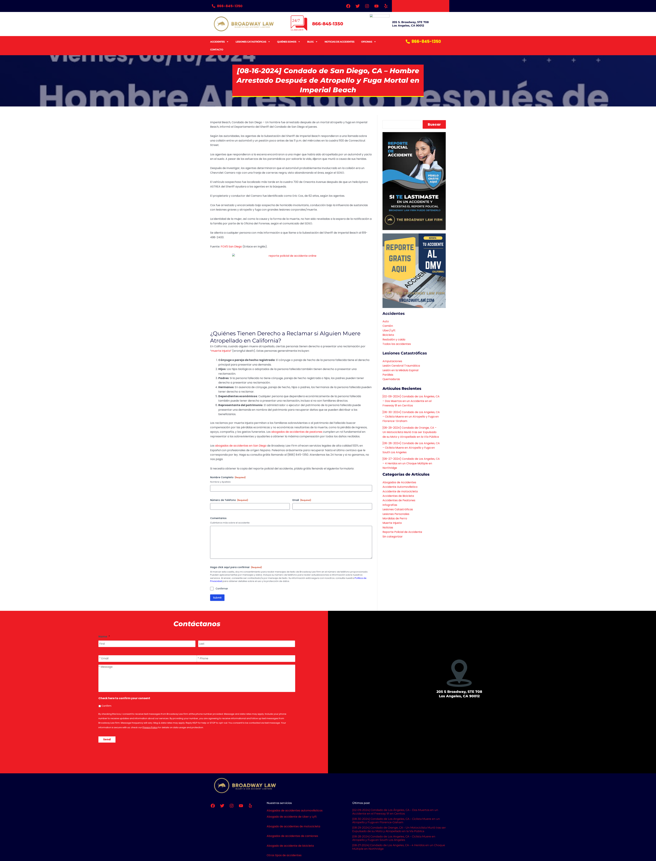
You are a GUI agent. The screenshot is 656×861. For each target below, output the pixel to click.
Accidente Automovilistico (400, 487)
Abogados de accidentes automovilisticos (295, 810)
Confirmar (222, 588)
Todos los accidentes (396, 344)
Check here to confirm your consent (124, 698)
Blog (310, 41)
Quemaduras (391, 379)
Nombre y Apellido (220, 481)
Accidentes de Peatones (398, 500)
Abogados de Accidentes (399, 482)
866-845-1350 (327, 23)
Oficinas (366, 41)
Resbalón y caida (393, 339)
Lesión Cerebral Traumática (401, 366)
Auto (385, 321)
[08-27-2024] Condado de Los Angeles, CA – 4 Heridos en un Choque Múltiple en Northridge (411, 463)
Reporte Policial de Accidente (402, 532)
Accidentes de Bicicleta (398, 496)
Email (301, 500)
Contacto (216, 49)
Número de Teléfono (229, 500)
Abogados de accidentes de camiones (292, 836)
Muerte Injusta (392, 523)
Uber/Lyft (388, 330)
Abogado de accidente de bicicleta (290, 846)
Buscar (434, 124)
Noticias (387, 527)
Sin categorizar (392, 537)
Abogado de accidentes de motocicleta (293, 826)
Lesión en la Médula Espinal (400, 370)
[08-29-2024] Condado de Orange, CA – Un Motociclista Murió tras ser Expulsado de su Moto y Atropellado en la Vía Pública (410, 432)
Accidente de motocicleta (400, 491)
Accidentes (217, 41)
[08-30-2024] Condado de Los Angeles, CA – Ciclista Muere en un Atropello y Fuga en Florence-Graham (411, 416)
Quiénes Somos (286, 41)
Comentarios (218, 518)
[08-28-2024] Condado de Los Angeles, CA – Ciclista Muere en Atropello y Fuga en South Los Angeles (411, 447)
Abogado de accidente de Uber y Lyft (292, 817)
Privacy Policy (150, 727)
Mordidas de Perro (394, 518)
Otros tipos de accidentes (284, 855)
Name (104, 636)
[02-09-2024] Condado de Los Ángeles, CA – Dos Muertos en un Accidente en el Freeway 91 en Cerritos (411, 400)
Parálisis (387, 375)
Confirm (106, 706)
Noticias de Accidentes (339, 41)
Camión (387, 326)
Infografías (389, 505)
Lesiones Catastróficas (251, 41)
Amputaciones (392, 361)
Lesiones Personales (395, 514)
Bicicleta (388, 335)
